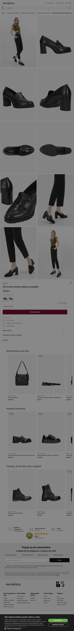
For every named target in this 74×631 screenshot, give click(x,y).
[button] (25, 629)
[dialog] (37, 315)
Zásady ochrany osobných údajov (17, 627)
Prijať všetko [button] (58, 620)
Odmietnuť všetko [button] (58, 625)
